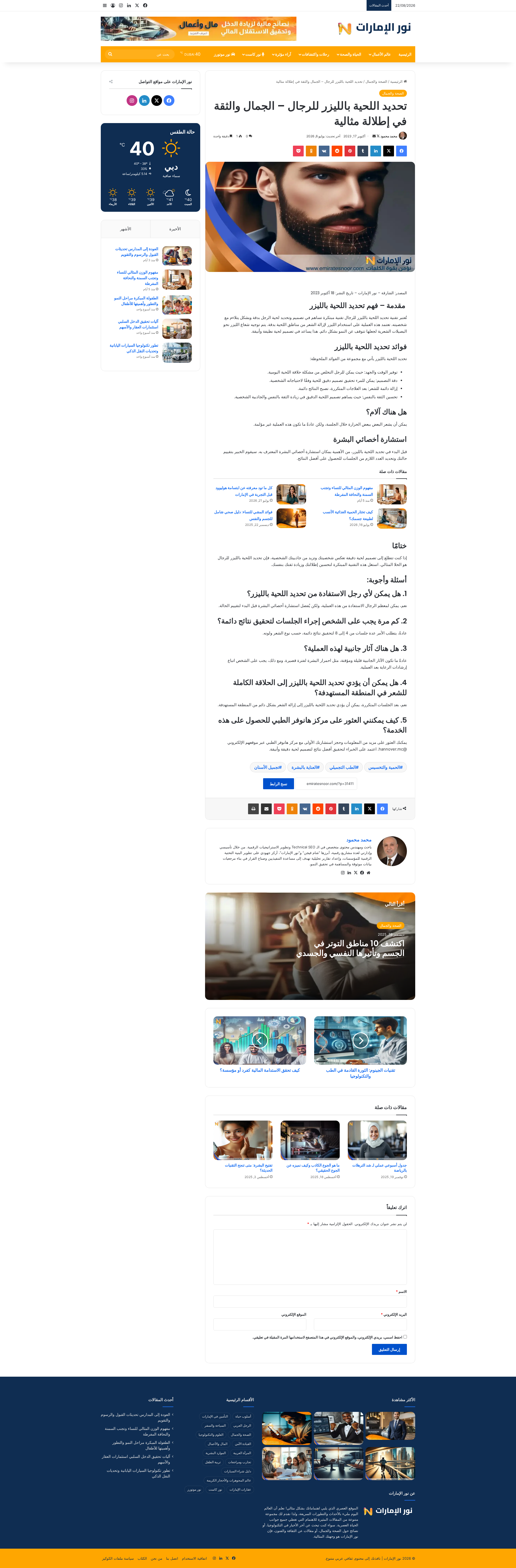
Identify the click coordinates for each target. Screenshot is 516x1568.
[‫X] (388, 151)
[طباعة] (253, 808)
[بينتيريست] (350, 151)
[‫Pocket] (298, 151)
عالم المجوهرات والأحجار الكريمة (229, 1480)
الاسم (401, 1291)
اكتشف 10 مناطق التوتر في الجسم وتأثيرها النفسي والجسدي (350, 948)
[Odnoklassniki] (311, 151)
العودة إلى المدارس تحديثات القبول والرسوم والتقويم (136, 251)
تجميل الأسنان (266, 767)
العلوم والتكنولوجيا (211, 1435)
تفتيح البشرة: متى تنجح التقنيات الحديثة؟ (249, 1167)
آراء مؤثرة (283, 54)
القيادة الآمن (243, 1444)
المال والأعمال (217, 1444)
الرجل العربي (242, 1425)
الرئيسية (405, 54)
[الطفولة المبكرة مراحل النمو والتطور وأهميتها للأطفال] (177, 305)
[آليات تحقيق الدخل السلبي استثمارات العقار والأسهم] (177, 329)
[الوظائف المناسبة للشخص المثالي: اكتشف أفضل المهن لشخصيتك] (339, 1428)
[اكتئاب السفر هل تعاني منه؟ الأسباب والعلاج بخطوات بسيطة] (339, 1463)
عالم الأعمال (381, 54)
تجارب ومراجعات (239, 1462)
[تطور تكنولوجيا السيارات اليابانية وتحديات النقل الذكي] (177, 353)
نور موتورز (222, 54)
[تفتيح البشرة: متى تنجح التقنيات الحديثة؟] (243, 1140)
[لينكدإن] (375, 151)
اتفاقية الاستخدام (194, 1558)
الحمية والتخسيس (384, 767)
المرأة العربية (242, 1453)
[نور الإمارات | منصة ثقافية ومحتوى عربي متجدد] (375, 28)
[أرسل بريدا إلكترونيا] (374, 136)
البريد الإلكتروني (394, 1314)
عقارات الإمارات (240, 1489)
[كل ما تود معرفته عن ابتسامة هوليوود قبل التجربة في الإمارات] (291, 494)
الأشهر (125, 228)
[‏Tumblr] (362, 151)
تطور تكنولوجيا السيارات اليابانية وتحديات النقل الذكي (134, 348)
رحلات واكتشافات (315, 54)
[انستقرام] (342, 873)
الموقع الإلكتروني (293, 1314)
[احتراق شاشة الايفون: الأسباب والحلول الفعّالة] (287, 1428)
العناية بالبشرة (304, 767)
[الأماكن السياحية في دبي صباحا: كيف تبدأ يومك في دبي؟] (390, 1463)
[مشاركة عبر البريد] (266, 808)
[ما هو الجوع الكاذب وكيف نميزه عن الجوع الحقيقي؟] (310, 1140)
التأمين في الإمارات (215, 1416)
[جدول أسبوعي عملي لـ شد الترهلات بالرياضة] (377, 1140)
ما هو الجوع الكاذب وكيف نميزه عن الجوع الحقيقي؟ (313, 1167)
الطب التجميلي (342, 767)
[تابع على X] (378, 136)
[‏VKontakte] (324, 151)
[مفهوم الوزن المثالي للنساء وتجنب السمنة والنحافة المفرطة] (392, 494)
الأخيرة (175, 228)
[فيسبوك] (401, 151)
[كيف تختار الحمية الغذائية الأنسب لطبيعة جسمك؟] (392, 518)
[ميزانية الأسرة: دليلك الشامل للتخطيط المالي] (287, 1463)
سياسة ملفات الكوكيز (118, 1558)
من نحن (156, 1558)
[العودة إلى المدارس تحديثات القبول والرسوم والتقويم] (177, 256)
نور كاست (253, 54)
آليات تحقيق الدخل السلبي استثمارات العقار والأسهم (138, 324)
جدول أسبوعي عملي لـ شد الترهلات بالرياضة (379, 1167)
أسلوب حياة (243, 1416)
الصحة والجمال (376, 81)
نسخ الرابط (278, 783)
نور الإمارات (392, 1558)
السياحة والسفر (215, 1425)
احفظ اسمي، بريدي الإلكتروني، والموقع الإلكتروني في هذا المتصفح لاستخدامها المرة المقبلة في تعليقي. (327, 1337)
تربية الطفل (213, 1462)
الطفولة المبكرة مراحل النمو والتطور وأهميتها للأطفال (136, 300)
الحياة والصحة (350, 54)
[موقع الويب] (368, 873)
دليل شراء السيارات (237, 1471)
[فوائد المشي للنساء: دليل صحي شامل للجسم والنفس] (291, 518)
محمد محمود (389, 136)
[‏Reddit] (337, 151)
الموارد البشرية (216, 1453)
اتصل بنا (172, 1558)
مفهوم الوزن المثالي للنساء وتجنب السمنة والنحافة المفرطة (137, 278)
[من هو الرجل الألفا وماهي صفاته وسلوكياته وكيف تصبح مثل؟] (390, 1426)
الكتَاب (142, 1558)
